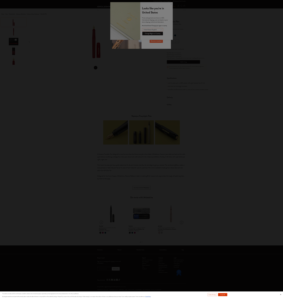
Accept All (222, 294)
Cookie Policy (148, 296)
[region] (141, 294)
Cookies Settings (212, 294)
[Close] (280, 294)
